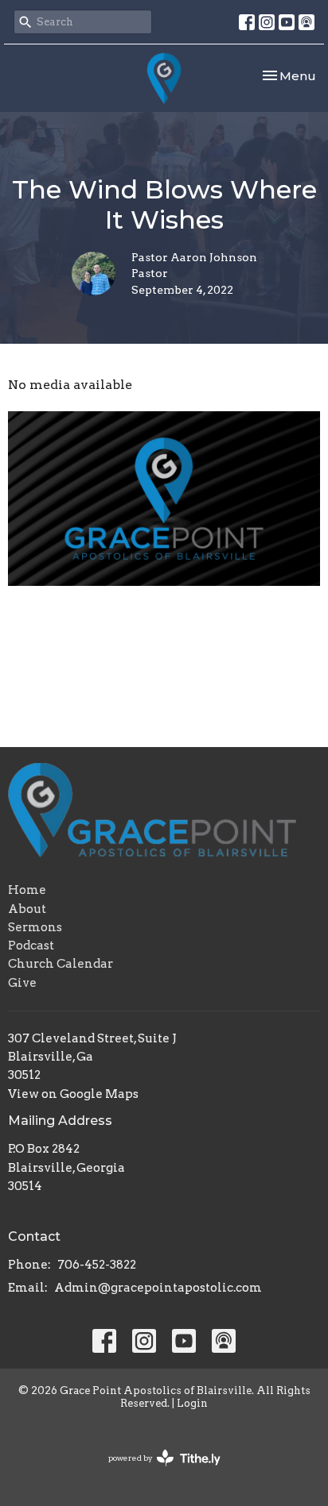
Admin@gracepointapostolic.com (158, 1288)
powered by (156, 1471)
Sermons (35, 927)
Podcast (31, 945)
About (27, 909)
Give (22, 983)
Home (27, 890)
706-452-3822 (96, 1265)
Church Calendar (60, 964)
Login (192, 1403)
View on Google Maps (73, 1094)
